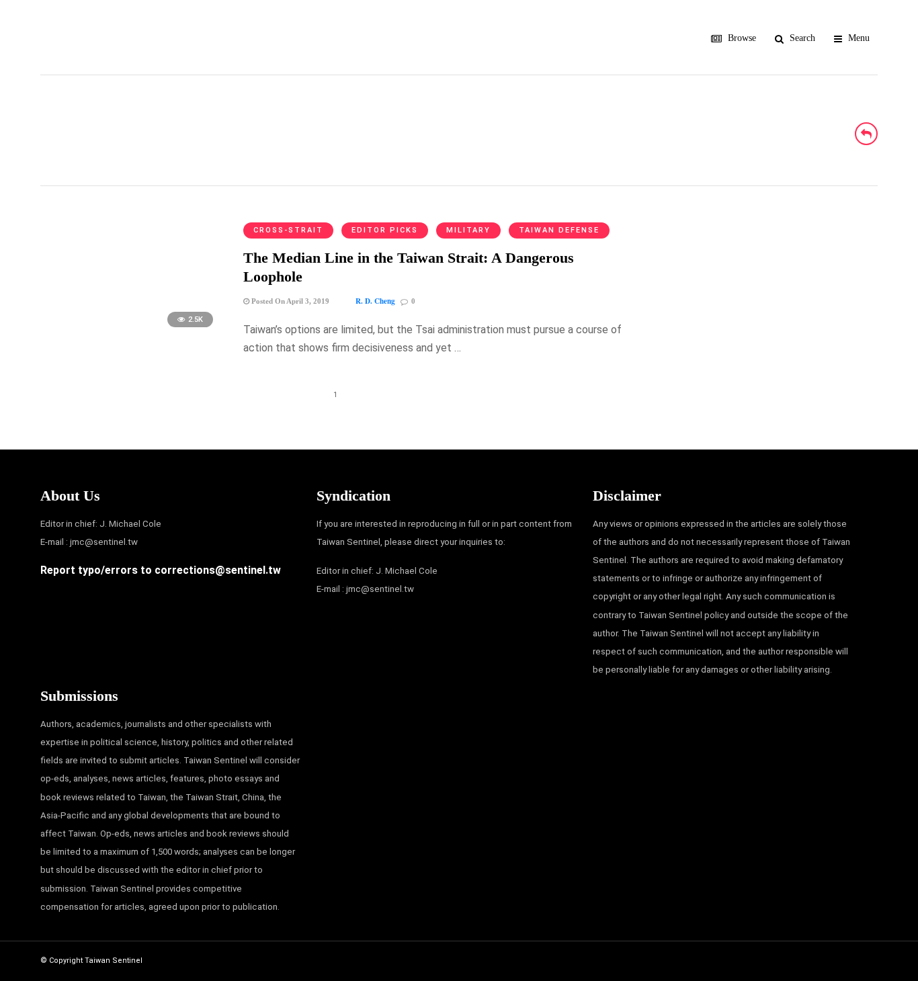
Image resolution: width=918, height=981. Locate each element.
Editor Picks (384, 230)
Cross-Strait (288, 230)
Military (468, 230)
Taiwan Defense (559, 230)
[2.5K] (131, 333)
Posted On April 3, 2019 (289, 301)
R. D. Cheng (375, 301)
